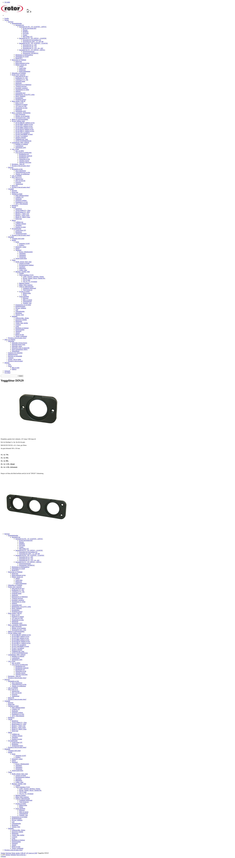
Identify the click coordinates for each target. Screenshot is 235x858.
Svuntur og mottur (24, 291)
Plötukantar (18, 321)
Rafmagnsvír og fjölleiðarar (23, 84)
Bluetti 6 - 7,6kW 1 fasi (22, 214)
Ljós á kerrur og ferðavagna (23, 152)
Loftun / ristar (23, 270)
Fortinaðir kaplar (20, 81)
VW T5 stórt (26, 280)
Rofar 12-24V (19, 103)
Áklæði (17, 333)
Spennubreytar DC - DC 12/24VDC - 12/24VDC (33, 43)
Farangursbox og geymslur (23, 305)
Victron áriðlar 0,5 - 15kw (22, 210)
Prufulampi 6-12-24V (21, 202)
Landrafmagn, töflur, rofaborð (20, 142)
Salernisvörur (19, 179)
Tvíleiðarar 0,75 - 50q (21, 79)
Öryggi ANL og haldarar (22, 132)
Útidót (13, 260)
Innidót (14, 240)
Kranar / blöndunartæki (26, 252)
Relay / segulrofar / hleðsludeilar (21, 113)
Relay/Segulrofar (20, 114)
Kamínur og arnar (20, 227)
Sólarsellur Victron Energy (19, 343)
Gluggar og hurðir (24, 263)
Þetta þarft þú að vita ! (21, 76)
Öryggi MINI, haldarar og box (24, 124)
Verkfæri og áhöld (17, 194)
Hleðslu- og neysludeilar (22, 116)
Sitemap (8, 855)
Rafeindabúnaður (17, 23)
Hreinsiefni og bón (17, 169)
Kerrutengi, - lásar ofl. (18, 164)
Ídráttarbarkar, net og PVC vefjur (25, 94)
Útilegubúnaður (20, 311)
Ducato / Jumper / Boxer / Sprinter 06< (34, 278)
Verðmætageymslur (21, 233)
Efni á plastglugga (20, 170)
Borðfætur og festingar (22, 328)
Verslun (6, 20)
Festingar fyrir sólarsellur (15, 353)
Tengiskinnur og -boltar (22, 89)
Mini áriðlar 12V (27, 36)
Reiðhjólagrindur (20, 306)
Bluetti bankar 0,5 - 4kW (22, 212)
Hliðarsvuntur (27, 293)
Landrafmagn (19, 146)
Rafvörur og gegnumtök (15, 356)
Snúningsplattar (19, 329)
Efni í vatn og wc (17, 177)
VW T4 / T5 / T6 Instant (30, 281)
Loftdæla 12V (19, 197)
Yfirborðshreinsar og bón (22, 172)
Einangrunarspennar (28, 51)
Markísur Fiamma (24, 283)
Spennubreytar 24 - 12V (30, 46)
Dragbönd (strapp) (20, 99)
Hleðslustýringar (13, 354)
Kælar (17, 242)
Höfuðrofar (18, 109)
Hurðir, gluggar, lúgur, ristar (23, 262)
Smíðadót (14, 316)
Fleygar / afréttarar (20, 308)
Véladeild (11, 189)
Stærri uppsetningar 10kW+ (20, 349)
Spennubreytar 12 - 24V (30, 45)
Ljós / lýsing (15, 149)
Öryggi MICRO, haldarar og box (25, 122)
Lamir (17, 326)
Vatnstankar (22, 255)
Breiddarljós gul (23, 157)
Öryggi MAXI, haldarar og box (24, 129)
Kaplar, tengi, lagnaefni (18, 74)
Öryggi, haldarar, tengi (18, 121)
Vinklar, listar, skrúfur (21, 323)
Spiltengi (18, 91)
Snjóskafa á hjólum (21, 200)
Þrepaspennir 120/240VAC (30, 53)
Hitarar (14, 220)
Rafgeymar (18, 61)
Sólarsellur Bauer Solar (18, 344)
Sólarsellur (11, 341)
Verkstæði (7, 371)
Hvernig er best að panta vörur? (21, 166)
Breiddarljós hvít (24, 154)
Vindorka (10, 358)
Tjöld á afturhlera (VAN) (26, 275)
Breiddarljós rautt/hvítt (25, 156)
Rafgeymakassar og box (22, 63)
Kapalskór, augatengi (21, 88)
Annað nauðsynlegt (21, 258)
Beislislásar (18, 232)
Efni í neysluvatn (20, 180)
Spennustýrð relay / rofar (22, 118)
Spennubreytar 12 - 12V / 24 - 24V (33, 48)
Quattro (25, 35)
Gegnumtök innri (20, 93)
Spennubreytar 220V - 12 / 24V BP (33, 41)
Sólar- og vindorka (9, 339)
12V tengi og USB (20, 106)
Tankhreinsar (19, 184)
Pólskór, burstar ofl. (21, 65)
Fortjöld (21, 273)
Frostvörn (18, 182)
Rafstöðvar (15, 205)
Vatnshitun (18, 225)
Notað (10, 366)
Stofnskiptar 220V (20, 111)
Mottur (25, 295)
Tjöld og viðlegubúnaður (26, 286)
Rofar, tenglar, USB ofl (18, 101)
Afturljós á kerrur (24, 161)
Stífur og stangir (27, 300)
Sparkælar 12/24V (24, 243)
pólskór (21, 66)
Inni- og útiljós (19, 151)
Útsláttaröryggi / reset (21, 139)
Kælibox (21, 245)
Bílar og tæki (15, 367)
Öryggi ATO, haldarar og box (24, 126)
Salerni (17, 248)
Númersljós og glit (24, 159)
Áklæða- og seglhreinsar (22, 174)
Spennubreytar (19, 25)
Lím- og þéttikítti (16, 175)
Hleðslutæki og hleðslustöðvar (24, 55)
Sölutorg (6, 362)
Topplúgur (22, 266)
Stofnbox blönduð (20, 137)
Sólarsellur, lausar (17, 346)
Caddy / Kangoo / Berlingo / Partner (33, 276)
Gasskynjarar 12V (20, 230)
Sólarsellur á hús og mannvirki (20, 348)
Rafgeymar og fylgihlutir (19, 60)
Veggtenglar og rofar (21, 108)
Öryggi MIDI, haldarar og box (24, 127)
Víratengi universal (20, 86)
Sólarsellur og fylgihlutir (19, 73)
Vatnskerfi (18, 250)
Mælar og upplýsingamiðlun (20, 119)
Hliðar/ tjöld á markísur (25, 285)
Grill (16, 310)
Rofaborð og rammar (21, 104)
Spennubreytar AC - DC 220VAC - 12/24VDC (33, 38)
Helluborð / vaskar (20, 247)
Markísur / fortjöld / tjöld (22, 271)
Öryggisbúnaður (16, 228)
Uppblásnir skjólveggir (29, 288)
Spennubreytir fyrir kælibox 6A (32, 40)
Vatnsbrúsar (22, 257)
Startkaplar (18, 83)
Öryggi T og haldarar (21, 136)
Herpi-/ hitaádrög (20, 96)
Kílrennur (25, 298)
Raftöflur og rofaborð (21, 144)
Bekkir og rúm (19, 334)
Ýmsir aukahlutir (24, 296)
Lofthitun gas (19, 222)
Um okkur (7, 372)
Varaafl (14, 207)
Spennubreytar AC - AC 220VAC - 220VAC (32, 50)
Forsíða (6, 18)
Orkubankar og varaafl (22, 56)
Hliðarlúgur (22, 268)
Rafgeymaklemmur (24, 71)
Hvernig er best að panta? (15, 361)
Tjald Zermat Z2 (27, 290)
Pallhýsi (14, 369)
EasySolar (26, 33)
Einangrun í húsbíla (21, 319)
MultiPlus (25, 31)
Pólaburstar (22, 70)
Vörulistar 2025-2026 (18, 238)
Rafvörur (10, 22)
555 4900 (7, 2)
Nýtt (9, 364)
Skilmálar (13, 855)
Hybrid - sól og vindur (14, 359)
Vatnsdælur (22, 253)
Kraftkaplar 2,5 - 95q (21, 78)
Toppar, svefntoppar (21, 336)
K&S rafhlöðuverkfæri (22, 195)
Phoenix (25, 30)
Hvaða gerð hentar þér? (29, 28)
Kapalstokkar (19, 98)
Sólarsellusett (15, 351)
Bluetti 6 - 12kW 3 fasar (22, 215)
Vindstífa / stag (27, 303)
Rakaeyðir (15, 185)
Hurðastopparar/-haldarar (26, 265)
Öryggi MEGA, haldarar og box (24, 131)
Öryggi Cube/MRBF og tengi (24, 134)
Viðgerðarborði (27, 301)
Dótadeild (11, 237)
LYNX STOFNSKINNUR (23, 141)
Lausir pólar (22, 68)
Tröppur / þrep (19, 314)
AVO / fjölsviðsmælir (21, 204)
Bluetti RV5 (18, 58)
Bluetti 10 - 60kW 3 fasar (22, 217)
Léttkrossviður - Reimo (22, 318)
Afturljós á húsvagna (25, 162)
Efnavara (10, 167)
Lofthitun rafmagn (20, 223)
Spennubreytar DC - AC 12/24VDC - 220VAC (33, 26)
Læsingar (18, 324)
